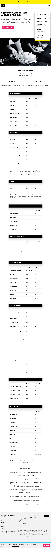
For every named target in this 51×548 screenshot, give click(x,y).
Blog (34, 516)
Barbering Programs (19, 517)
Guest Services (36, 515)
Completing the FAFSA (25, 520)
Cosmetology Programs (20, 520)
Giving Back (30, 517)
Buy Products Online (8, 27)
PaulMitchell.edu (47, 519)
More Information (15, 546)
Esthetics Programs (19, 522)
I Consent (46, 545)
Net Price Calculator (24, 523)
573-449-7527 (40, 37)
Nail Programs (20, 526)
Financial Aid (25, 518)
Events (35, 517)
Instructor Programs (19, 524)
